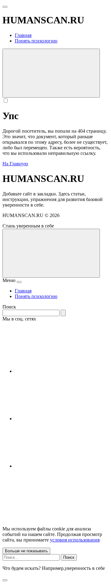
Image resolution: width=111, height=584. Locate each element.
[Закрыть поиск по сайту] (4, 580)
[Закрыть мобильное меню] (19, 282)
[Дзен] (61, 466)
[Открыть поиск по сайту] (51, 73)
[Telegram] (61, 418)
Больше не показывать (26, 551)
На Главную (15, 163)
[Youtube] (61, 371)
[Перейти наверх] (51, 253)
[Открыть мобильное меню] (4, 7)
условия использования (75, 539)
